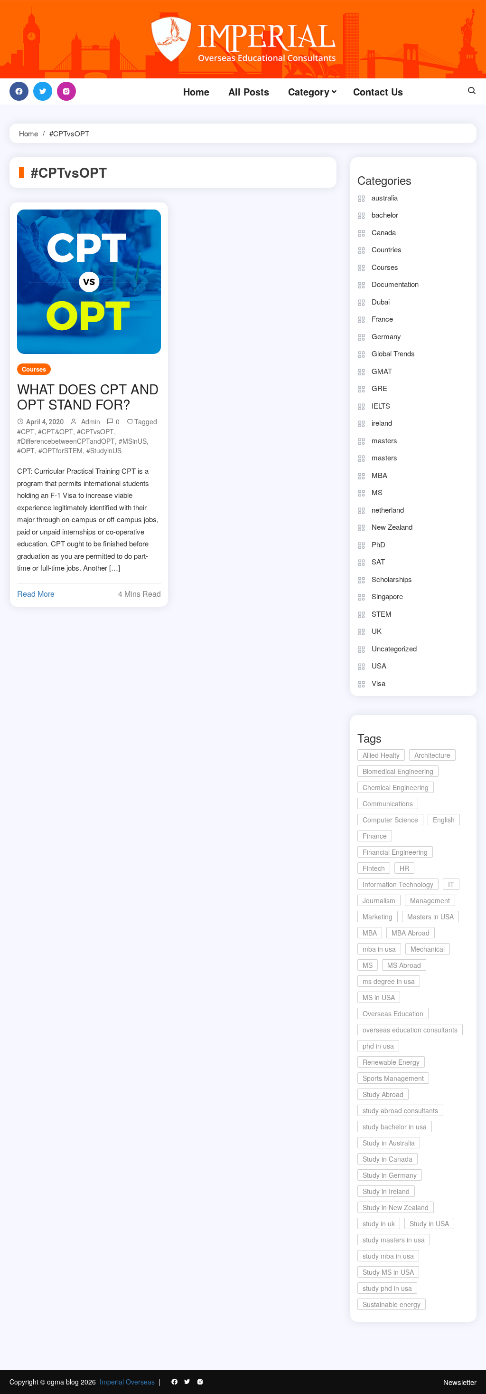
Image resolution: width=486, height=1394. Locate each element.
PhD (378, 544)
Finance (375, 835)
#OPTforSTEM (60, 450)
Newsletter (460, 1382)
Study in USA (429, 1223)
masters (384, 440)
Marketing (378, 916)
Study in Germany (390, 1175)
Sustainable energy (392, 1304)
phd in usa (378, 1045)
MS (377, 492)
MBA (379, 475)
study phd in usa (387, 1288)
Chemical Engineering (396, 787)
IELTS (381, 406)
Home (196, 91)
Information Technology (398, 884)
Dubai (381, 301)
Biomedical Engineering (398, 771)
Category (308, 91)
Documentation (395, 284)
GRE (379, 388)
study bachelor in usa (395, 1126)
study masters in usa (394, 1239)
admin (90, 421)
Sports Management (393, 1078)
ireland (382, 423)
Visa (378, 683)
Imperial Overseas (127, 1381)
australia (385, 197)
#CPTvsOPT (95, 431)
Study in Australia (389, 1142)
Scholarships (392, 579)
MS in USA (379, 997)
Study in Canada (387, 1159)
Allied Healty (381, 755)
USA (379, 665)
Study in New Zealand (396, 1207)
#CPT (25, 431)
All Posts (248, 91)
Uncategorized (394, 648)
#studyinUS (104, 450)
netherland (388, 510)
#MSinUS (133, 441)
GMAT (382, 371)
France (382, 319)
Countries (387, 249)
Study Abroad (383, 1094)
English (444, 819)
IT (451, 884)
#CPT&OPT (55, 431)
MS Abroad (404, 965)
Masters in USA (430, 916)
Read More (36, 593)
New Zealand (392, 527)
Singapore (387, 596)
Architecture (432, 755)
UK (377, 631)
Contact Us (378, 91)
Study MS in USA (388, 1272)
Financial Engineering (395, 852)
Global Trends (393, 353)
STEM (382, 614)
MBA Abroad (411, 932)
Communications (388, 803)
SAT (378, 561)
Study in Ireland (386, 1191)
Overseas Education (393, 1013)
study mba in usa (388, 1255)
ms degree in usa (389, 981)
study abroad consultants (400, 1110)
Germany (386, 336)
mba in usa (379, 949)
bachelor (385, 215)
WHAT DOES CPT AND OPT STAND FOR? (88, 396)
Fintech (374, 868)
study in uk (379, 1223)
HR (404, 868)
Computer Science (390, 819)
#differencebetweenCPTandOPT (66, 441)
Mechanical (428, 949)
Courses (34, 368)
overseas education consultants (410, 1029)
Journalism (379, 900)
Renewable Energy (391, 1062)
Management (430, 900)
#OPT (26, 450)
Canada (384, 232)
